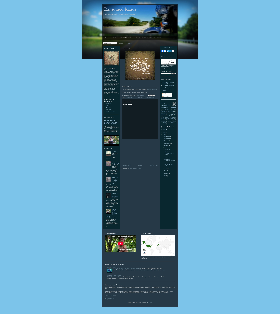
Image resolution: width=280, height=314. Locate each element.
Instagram (154, 89)
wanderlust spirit (149, 97)
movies (169, 121)
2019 (164, 132)
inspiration (129, 97)
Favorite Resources (125, 38)
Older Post (154, 165)
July (165, 147)
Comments (166, 96)
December (167, 136)
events (167, 109)
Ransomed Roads (120, 9)
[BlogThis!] (150, 95)
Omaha (171, 114)
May (165, 170)
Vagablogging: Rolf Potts (114, 275)
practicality (164, 113)
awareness (171, 111)
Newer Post (126, 165)
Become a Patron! (168, 47)
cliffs (169, 115)
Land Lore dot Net (112, 267)
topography (163, 123)
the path (143, 97)
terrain (172, 122)
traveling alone (168, 107)
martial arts (163, 121)
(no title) (114, 151)
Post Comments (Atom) (135, 168)
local (163, 103)
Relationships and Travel (113, 276)
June (165, 168)
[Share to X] (151, 95)
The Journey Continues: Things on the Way (169, 161)
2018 (164, 134)
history (174, 115)
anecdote (163, 115)
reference (165, 122)
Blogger (150, 302)
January (166, 173)
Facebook (149, 89)
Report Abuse (110, 299)
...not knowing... (168, 157)
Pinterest (140, 91)
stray (139, 97)
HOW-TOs (108, 103)
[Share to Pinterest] (154, 95)
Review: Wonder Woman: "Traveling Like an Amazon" (110, 122)
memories (165, 105)
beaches (163, 119)
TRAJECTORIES (110, 111)
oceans (174, 121)
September (167, 143)
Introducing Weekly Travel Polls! (115, 195)
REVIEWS (108, 109)
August (166, 145)
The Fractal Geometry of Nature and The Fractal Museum (126, 268)
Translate (129, 43)
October (166, 140)
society (162, 118)
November (167, 138)
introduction (166, 117)
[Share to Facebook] (152, 95)
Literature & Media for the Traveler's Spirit (148, 38)
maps (172, 117)
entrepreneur (170, 119)
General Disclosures (110, 295)
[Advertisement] (140, 151)
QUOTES (134, 97)
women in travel (170, 118)
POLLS (108, 105)
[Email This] (148, 95)
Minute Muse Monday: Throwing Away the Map (115, 180)
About (114, 38)
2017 (164, 176)
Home (106, 38)
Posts (164, 93)
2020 (164, 129)
